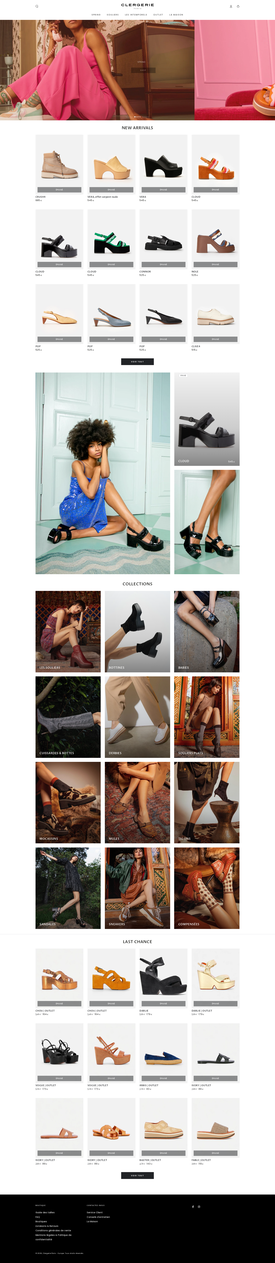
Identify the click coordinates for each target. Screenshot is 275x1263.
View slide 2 (137, 115)
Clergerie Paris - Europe (53, 1253)
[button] (36, 6)
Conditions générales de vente (53, 1230)
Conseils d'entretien (98, 1217)
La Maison (92, 1221)
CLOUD (183, 461)
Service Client (95, 1212)
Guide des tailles (45, 1212)
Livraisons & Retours (47, 1226)
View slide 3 (145, 115)
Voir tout (137, 361)
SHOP (146, 70)
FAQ (38, 1217)
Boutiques (41, 1221)
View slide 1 (129, 115)
